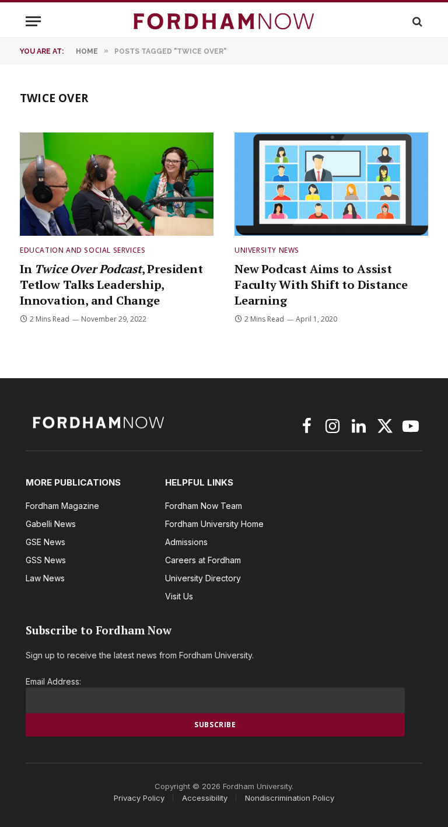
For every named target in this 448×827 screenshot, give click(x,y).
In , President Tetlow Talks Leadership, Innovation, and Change (111, 284)
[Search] (416, 21)
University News (267, 250)
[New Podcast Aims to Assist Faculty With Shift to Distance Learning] (331, 184)
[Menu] (33, 21)
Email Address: (53, 681)
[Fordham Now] (224, 21)
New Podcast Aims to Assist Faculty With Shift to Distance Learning (321, 284)
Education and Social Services (82, 250)
